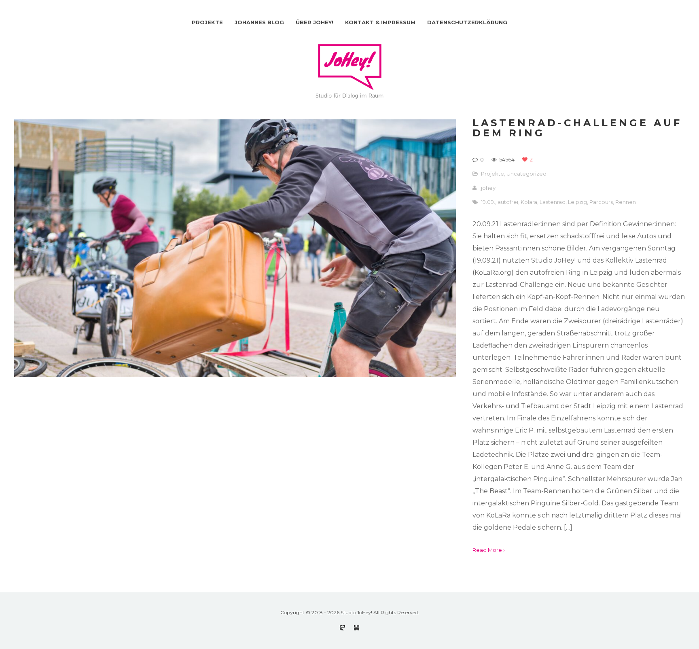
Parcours (601, 202)
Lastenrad (553, 202)
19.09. (488, 202)
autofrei (508, 202)
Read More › (488, 550)
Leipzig (577, 202)
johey (488, 188)
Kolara (529, 202)
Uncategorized (526, 173)
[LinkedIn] (356, 627)
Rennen (625, 202)
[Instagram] (342, 627)
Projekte (492, 173)
